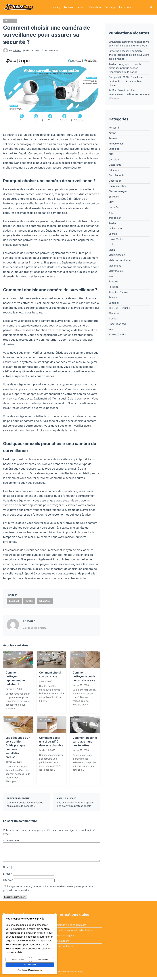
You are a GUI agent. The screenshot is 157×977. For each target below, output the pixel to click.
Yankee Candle (117, 334)
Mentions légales (65, 935)
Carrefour (114, 159)
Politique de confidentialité (70, 924)
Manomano (115, 265)
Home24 (114, 207)
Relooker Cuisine (118, 292)
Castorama (115, 164)
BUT (111, 154)
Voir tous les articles (35, 627)
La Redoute (115, 228)
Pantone (113, 281)
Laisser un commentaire (15, 897)
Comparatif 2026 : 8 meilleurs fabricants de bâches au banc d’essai (126, 81)
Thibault (17, 50)
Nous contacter (64, 946)
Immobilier (125, 7)
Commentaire (12, 840)
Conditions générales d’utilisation (74, 930)
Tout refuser (42, 959)
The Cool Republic (119, 307)
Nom (7, 867)
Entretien (114, 196)
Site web (8, 879)
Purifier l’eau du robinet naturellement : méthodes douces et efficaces (129, 94)
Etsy (111, 201)
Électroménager (118, 191)
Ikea (111, 212)
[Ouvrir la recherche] (151, 7)
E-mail (7, 873)
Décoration (94, 7)
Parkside (114, 286)
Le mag (56, 7)
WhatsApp (44, 601)
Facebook (14, 601)
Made (112, 249)
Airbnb (112, 132)
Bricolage (110, 7)
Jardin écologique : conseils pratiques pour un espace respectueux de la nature (125, 68)
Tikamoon (114, 313)
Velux (112, 329)
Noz (111, 276)
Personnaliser (18, 959)
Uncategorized (117, 323)
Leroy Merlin (116, 239)
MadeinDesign (117, 254)
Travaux (68, 7)
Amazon (113, 138)
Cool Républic (117, 175)
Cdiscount (114, 170)
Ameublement (116, 143)
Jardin (80, 7)
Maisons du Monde (119, 260)
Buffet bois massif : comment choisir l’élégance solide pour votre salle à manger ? (129, 54)
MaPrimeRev (116, 270)
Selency (113, 297)
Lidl (111, 244)
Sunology (114, 302)
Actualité (10, 20)
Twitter (29, 601)
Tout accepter (30, 965)
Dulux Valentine (117, 186)
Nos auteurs (62, 940)
